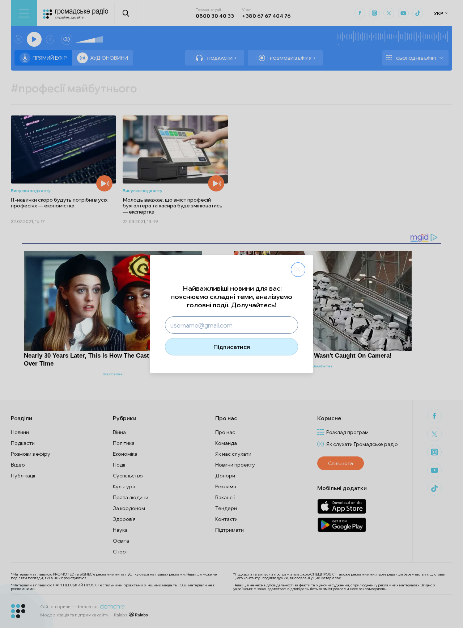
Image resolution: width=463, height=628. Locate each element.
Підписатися (231, 346)
